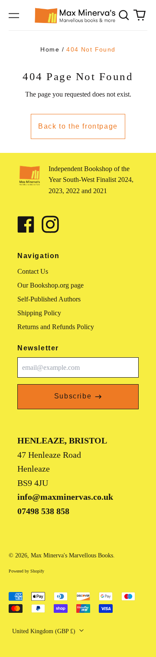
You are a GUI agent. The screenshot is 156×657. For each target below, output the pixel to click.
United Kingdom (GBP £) (44, 631)
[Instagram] (50, 224)
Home (49, 49)
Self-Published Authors (49, 299)
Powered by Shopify (26, 571)
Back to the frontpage (78, 126)
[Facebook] (26, 224)
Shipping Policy (39, 313)
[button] (124, 15)
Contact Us (32, 271)
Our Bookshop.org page (50, 285)
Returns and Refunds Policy (55, 326)
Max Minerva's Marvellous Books (72, 555)
